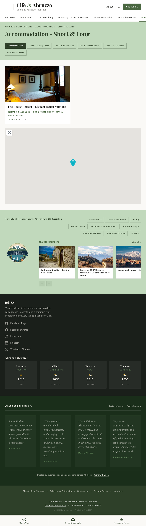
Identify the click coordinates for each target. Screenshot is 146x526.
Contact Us (82, 491)
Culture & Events (15, 52)
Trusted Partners (126, 17)
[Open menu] (7, 7)
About (109, 7)
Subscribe (132, 7)
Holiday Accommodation (103, 226)
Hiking (135, 219)
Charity (135, 233)
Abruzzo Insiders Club (77, 502)
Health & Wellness (92, 233)
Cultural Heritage (130, 226)
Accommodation (15, 46)
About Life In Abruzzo (34, 491)
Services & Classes (115, 46)
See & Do (10, 17)
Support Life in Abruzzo (55, 505)
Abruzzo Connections (18, 27)
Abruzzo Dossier (103, 17)
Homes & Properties (39, 46)
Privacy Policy (101, 491)
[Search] (119, 7)
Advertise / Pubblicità (61, 491)
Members (118, 491)
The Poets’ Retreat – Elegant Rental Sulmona (37, 106)
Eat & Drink (26, 17)
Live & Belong (45, 17)
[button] (73, 163)
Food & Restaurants (90, 46)
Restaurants (95, 219)
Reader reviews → (116, 406)
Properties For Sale (116, 233)
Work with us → (134, 406)
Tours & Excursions (64, 46)
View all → (136, 242)
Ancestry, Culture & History (73, 17)
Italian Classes (78, 226)
